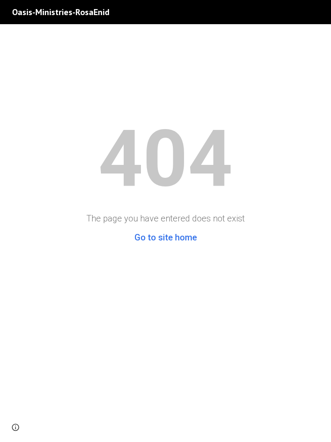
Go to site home (165, 237)
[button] (15, 427)
